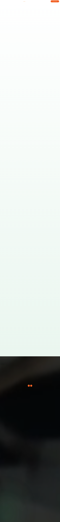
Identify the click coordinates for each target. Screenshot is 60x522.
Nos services (34, 1)
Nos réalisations (39, 1)
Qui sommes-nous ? (29, 1)
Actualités (44, 1)
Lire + (9, 214)
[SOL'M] (2, 1)
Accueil (24, 1)
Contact (48, 1)
